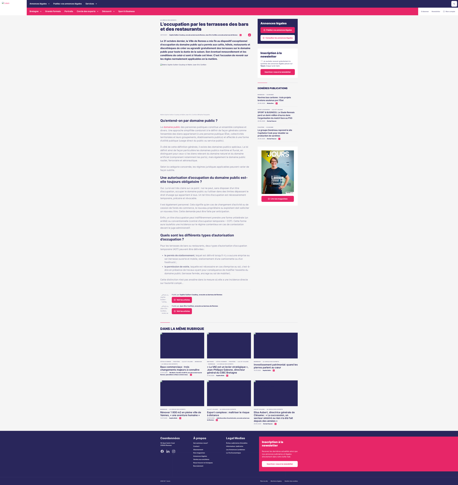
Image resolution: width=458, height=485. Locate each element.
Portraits (69, 11)
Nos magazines (199, 453)
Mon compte (450, 11)
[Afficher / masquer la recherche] (454, 4)
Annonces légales (38, 4)
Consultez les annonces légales (279, 38)
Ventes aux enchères (201, 459)
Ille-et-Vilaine (277, 109)
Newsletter (436, 11)
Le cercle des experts (168, 20)
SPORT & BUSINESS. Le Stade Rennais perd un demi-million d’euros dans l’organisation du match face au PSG (276, 115)
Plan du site (264, 481)
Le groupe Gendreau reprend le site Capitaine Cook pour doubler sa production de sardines (275, 133)
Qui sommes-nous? (200, 443)
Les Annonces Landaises (235, 450)
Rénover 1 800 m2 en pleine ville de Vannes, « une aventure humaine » (180, 414)
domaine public (172, 127)
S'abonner (425, 11)
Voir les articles (183, 300)
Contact (196, 446)
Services (90, 4)
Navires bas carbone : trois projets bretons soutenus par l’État (274, 99)
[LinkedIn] (168, 451)
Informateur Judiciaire (234, 446)
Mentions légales (276, 481)
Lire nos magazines (279, 199)
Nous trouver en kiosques (203, 463)
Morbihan (261, 94)
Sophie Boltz (220, 375)
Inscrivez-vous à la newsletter (278, 72)
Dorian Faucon (271, 121)
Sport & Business (126, 11)
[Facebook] (162, 451)
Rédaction (270, 103)
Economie (270, 94)
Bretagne (34, 11)
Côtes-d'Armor (165, 361)
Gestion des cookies (291, 481)
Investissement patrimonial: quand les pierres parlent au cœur (276, 366)
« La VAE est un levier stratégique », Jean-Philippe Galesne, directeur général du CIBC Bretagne (227, 369)
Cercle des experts (86, 11)
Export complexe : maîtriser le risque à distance (228, 414)
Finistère (261, 127)
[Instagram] (174, 451)
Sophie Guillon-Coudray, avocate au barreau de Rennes (187, 35)
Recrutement (198, 466)
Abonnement (198, 450)
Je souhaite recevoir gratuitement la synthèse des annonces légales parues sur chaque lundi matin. (276, 63)
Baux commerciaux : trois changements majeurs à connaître (179, 368)
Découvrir (107, 11)
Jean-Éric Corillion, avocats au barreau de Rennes (221, 35)
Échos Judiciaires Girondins (236, 443)
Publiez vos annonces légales (67, 4)
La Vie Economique (233, 453)
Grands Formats (53, 11)
